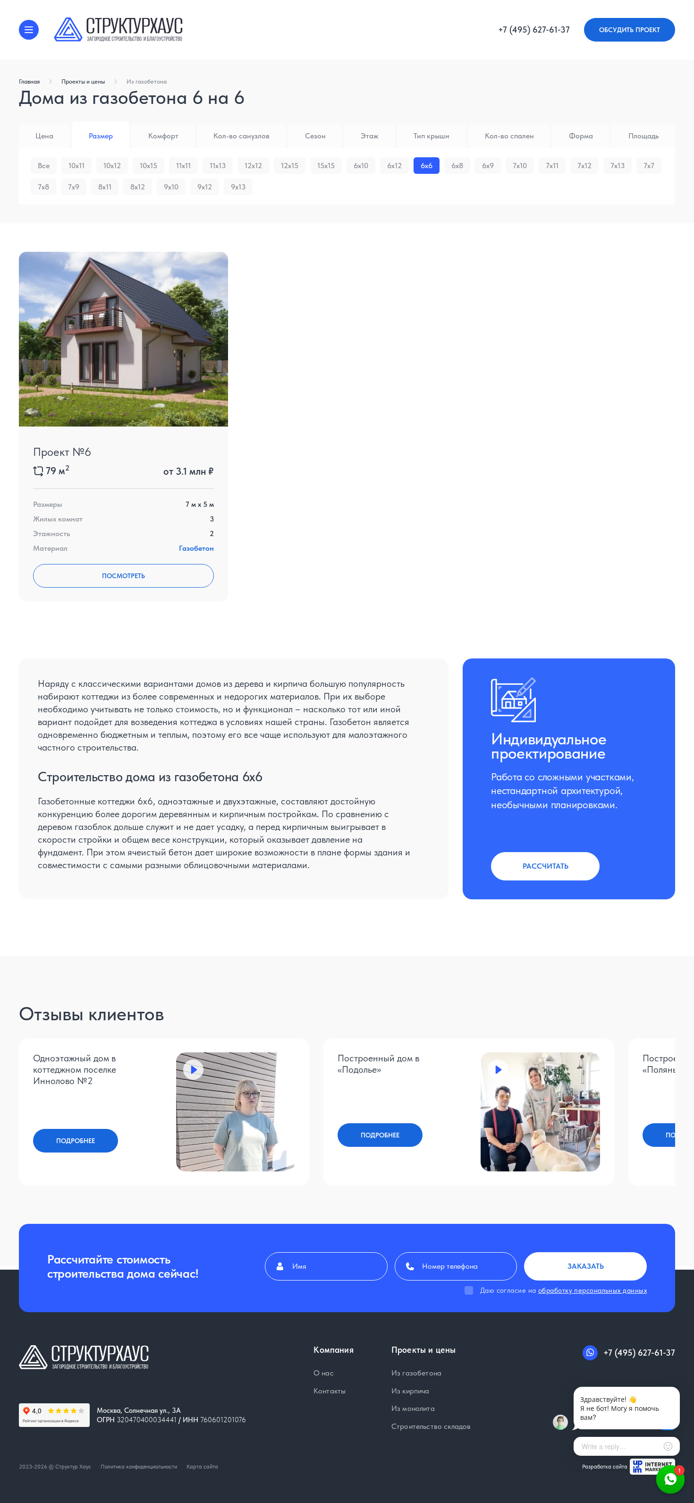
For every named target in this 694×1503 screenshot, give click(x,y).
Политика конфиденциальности (139, 1466)
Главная (29, 81)
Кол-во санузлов (241, 135)
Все (44, 165)
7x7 (648, 165)
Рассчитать (545, 866)
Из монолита (413, 1408)
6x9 (488, 165)
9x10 (171, 186)
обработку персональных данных (592, 1290)
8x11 (104, 186)
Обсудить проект (629, 30)
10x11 (76, 165)
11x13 (218, 165)
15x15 (326, 165)
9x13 (238, 186)
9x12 (204, 186)
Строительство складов (431, 1426)
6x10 (361, 165)
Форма (581, 135)
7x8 (43, 186)
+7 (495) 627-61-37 (534, 30)
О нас (323, 1373)
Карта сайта (202, 1466)
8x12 (137, 186)
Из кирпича (410, 1390)
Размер (101, 135)
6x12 (394, 165)
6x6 (426, 165)
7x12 (584, 165)
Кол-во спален (509, 135)
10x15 (148, 165)
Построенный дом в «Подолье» (378, 1063)
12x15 (289, 165)
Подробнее (75, 1140)
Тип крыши (431, 135)
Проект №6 (62, 452)
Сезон (315, 135)
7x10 (520, 165)
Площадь (643, 135)
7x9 (73, 186)
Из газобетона (147, 81)
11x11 (183, 165)
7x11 (552, 165)
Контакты (329, 1390)
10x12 (112, 165)
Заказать (585, 1266)
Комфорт (163, 135)
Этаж (369, 135)
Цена (44, 135)
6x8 (457, 165)
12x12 (253, 165)
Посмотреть (123, 576)
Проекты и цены (83, 81)
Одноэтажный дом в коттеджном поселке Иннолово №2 (74, 1069)
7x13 (617, 165)
